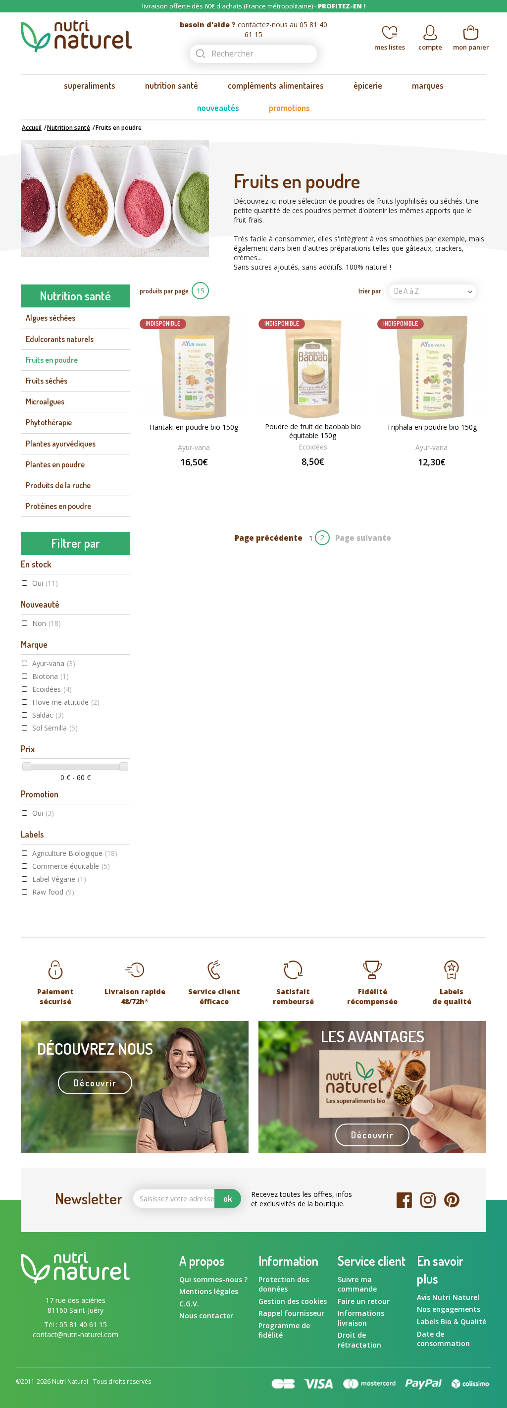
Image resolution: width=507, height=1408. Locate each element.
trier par (369, 290)
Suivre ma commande (357, 1284)
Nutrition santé (68, 127)
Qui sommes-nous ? (213, 1279)
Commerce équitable (71, 866)
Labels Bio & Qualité (451, 1321)
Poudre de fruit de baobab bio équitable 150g (313, 431)
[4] (304, 478)
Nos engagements (448, 1309)
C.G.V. (189, 1303)
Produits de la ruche (58, 485)
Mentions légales (208, 1291)
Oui (45, 583)
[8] (324, 478)
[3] (299, 478)
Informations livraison (361, 1318)
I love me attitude (66, 702)
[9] (330, 478)
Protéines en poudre (58, 506)
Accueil (32, 127)
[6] (314, 478)
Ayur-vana (53, 663)
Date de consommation (443, 1339)
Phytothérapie (49, 422)
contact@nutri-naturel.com (75, 1334)
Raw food (53, 892)
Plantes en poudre (55, 464)
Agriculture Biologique (74, 853)
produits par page (164, 290)
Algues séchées (50, 318)
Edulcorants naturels (60, 339)
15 (200, 290)
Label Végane (59, 879)
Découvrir (95, 1082)
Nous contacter (206, 1315)
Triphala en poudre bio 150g (432, 427)
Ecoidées (52, 689)
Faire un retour (364, 1301)
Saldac (48, 715)
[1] (288, 478)
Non (46, 623)
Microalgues (45, 401)
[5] (309, 478)
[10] (335, 478)
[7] (319, 478)
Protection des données (283, 1284)
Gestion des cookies (292, 1301)
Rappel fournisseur (291, 1313)
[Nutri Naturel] (95, 36)
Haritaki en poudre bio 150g (194, 427)
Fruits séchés (46, 381)
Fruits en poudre (52, 360)
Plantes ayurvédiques (61, 444)
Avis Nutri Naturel (448, 1297)
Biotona (50, 676)
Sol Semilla (55, 727)
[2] (293, 478)
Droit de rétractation (359, 1340)
